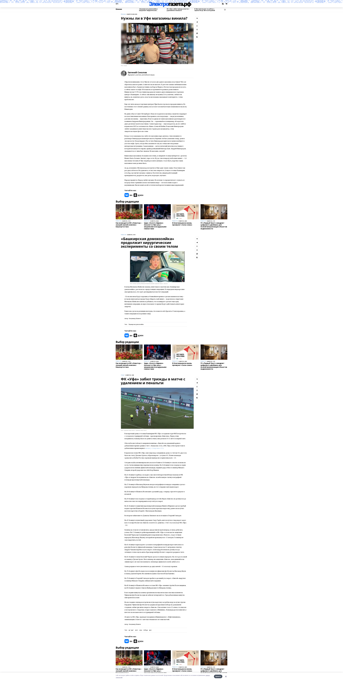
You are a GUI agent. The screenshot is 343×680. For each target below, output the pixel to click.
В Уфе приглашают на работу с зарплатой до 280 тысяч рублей (204, 9)
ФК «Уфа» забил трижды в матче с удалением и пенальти (178, 9)
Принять (218, 676)
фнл (150, 630)
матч (136, 630)
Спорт (123, 375)
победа (145, 630)
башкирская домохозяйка (136, 324)
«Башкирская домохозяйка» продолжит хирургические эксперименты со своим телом (149, 9)
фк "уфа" (131, 630)
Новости (123, 234)
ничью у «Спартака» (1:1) (154, 448)
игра (140, 630)
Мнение (119, 9)
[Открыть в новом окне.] (128, 195)
